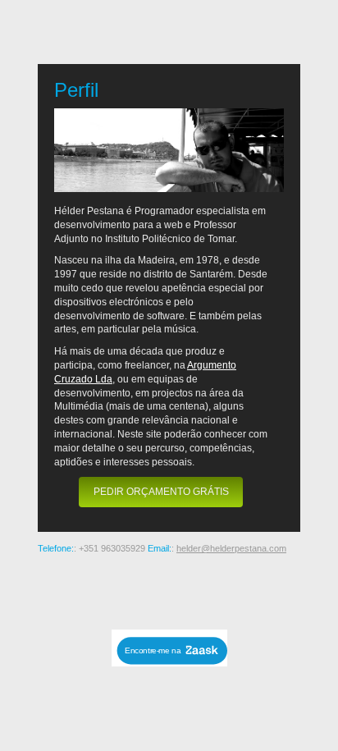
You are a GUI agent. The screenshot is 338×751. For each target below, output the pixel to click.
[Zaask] (169, 662)
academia (275, 589)
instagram (118, 589)
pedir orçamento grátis (161, 491)
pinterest (144, 589)
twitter (223, 589)
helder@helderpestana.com (231, 548)
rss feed (65, 589)
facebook (197, 589)
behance (92, 589)
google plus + (170, 589)
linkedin (249, 589)
